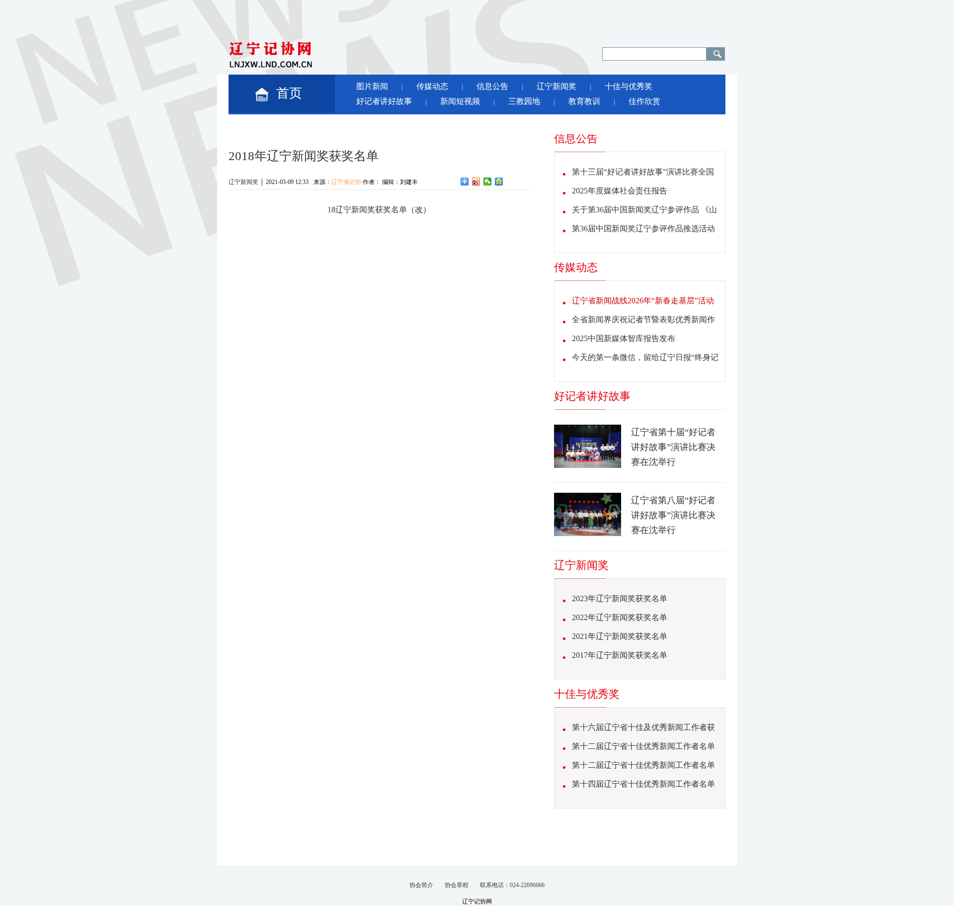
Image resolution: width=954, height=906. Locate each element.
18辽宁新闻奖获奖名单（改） (379, 209)
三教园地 (524, 101)
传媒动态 (432, 86)
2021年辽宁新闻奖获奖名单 (619, 636)
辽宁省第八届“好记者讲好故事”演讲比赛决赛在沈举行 (673, 515)
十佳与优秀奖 (628, 86)
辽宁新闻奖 (556, 86)
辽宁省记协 (346, 182)
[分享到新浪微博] (476, 181)
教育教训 (584, 101)
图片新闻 (372, 86)
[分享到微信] (487, 181)
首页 (289, 93)
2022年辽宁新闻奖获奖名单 (619, 617)
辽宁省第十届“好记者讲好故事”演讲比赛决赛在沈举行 (673, 447)
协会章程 (457, 885)
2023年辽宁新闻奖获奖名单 (619, 598)
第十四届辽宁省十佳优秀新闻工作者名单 (643, 784)
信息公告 (492, 86)
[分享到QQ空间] (499, 181)
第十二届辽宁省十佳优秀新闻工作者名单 (643, 746)
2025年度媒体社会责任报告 (619, 190)
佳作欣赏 (644, 101)
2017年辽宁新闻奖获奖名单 (619, 655)
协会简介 (421, 885)
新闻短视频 (460, 101)
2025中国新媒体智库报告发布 (623, 338)
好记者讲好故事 (384, 101)
